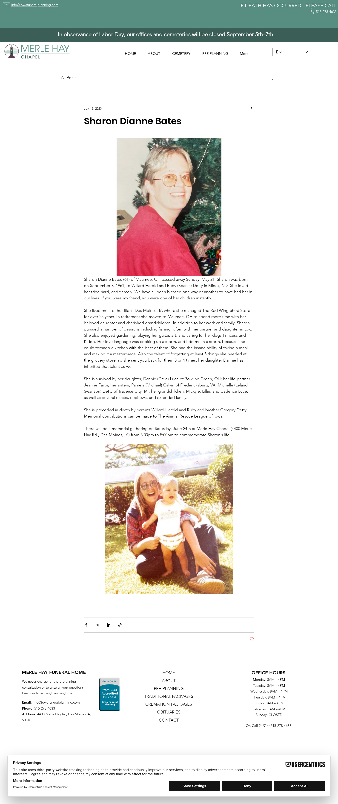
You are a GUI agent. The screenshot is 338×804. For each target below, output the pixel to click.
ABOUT (169, 680)
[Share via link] (120, 625)
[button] (154, 51)
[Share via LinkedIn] (108, 625)
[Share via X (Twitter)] (97, 625)
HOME (168, 672)
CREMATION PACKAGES (168, 704)
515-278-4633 (44, 708)
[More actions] (251, 108)
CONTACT (169, 720)
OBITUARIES (168, 712)
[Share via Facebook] (86, 625)
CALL (331, 6)
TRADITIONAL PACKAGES (168, 696)
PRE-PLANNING (169, 688)
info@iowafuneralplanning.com (56, 702)
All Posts (69, 77)
